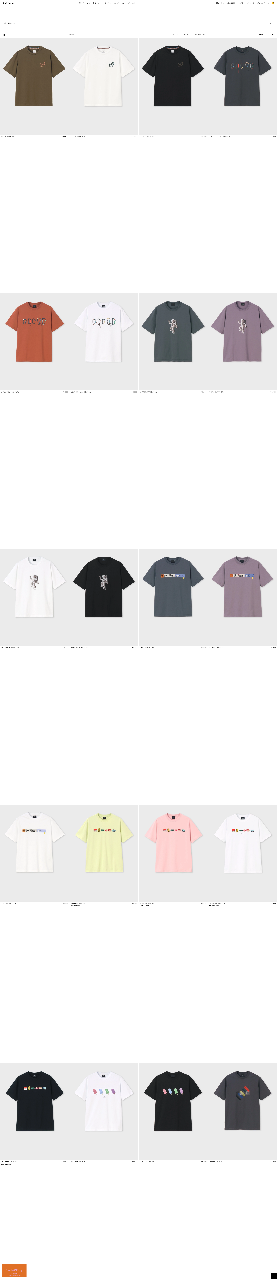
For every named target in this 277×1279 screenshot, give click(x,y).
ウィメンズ (108, 3)
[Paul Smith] (8, 3)
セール (89, 3)
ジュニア (116, 3)
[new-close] (224, 3)
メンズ (100, 3)
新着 (94, 3)
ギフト (124, 3)
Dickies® (81, 3)
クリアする (270, 23)
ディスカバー (132, 3)
